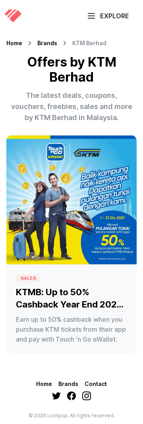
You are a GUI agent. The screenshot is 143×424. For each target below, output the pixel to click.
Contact (96, 383)
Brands (47, 43)
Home (14, 43)
